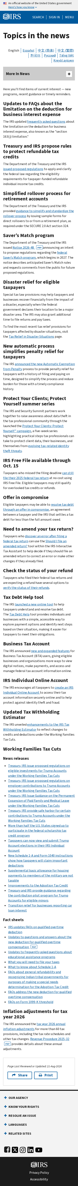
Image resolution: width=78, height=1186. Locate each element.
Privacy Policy (39, 1173)
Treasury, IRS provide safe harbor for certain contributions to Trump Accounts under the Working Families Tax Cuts (39, 815)
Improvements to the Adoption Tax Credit (38, 885)
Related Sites (20, 1133)
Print (49, 1075)
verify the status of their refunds (26, 588)
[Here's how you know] (39, 5)
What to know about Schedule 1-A (32, 967)
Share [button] (22, 1075)
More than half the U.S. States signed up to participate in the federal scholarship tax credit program (38, 830)
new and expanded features (50, 651)
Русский (50, 55)
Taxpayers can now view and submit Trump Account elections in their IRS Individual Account (38, 845)
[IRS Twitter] (15, 1149)
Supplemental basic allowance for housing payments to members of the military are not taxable (40, 875)
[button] (54, 17)
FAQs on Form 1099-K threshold (30, 1002)
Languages (18, 1124)
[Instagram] (23, 1149)
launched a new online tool (34, 604)
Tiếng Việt (66, 55)
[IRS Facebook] (7, 1149)
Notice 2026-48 (27, 247)
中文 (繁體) (66, 50)
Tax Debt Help (19, 614)
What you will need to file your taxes (33, 962)
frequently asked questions (46, 121)
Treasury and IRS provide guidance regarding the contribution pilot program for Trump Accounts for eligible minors (39, 895)
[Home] (12, 16)
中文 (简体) (46, 50)
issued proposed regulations (23, 169)
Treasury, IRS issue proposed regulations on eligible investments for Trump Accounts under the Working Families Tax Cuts (39, 770)
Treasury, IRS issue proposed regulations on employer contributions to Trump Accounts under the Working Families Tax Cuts (39, 785)
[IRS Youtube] (38, 1149)
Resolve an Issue (22, 1115)
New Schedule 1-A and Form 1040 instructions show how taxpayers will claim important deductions (40, 860)
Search (38, 17)
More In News (18, 73)
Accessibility (39, 1179)
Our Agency (18, 1098)
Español (28, 50)
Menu (69, 17)
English (13, 50)
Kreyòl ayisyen (63, 60)
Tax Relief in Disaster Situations (31, 336)
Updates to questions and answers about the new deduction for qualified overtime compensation (40, 942)
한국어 (35, 55)
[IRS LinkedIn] (30, 1149)
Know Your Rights (24, 1106)
